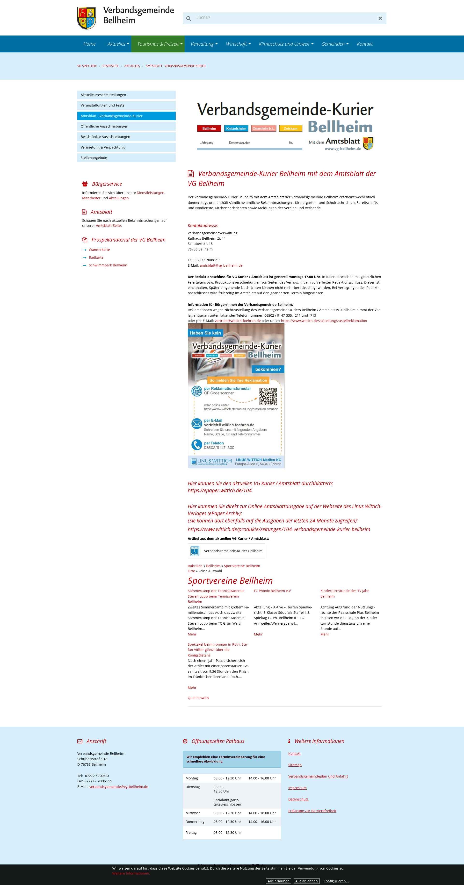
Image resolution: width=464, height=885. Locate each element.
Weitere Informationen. (131, 873)
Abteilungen (119, 198)
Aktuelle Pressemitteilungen (103, 95)
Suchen (189, 18)
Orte (191, 571)
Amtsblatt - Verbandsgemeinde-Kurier (175, 66)
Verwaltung (202, 44)
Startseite (110, 66)
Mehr (192, 634)
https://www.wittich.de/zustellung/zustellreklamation (324, 320)
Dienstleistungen (150, 192)
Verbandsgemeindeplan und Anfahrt (318, 776)
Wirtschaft (236, 44)
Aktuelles (116, 44)
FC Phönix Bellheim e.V (272, 590)
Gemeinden (333, 44)
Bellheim (213, 566)
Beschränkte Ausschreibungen (105, 136)
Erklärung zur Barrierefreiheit (312, 810)
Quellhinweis (198, 697)
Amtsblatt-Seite (108, 225)
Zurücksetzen (380, 18)
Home (89, 44)
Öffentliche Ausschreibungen (104, 126)
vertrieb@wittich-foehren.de (238, 320)
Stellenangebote (94, 157)
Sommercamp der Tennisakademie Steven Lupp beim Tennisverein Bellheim (216, 596)
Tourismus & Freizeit (158, 44)
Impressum (297, 787)
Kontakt (365, 44)
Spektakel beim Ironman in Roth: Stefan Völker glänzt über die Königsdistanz (218, 649)
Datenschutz (298, 799)
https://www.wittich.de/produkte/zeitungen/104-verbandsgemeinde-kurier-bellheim (279, 529)
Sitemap (295, 765)
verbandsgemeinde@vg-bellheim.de (118, 786)
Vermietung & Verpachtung (103, 147)
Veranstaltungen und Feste (102, 105)
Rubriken (195, 566)
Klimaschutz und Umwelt (284, 44)
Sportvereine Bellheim (242, 566)
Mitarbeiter (91, 198)
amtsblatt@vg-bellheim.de (221, 265)
